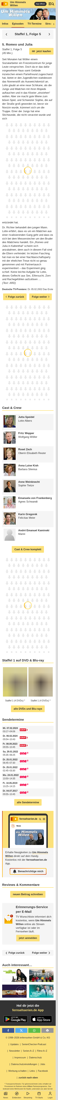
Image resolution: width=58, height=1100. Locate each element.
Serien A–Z (28, 1050)
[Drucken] (47, 1030)
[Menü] (51, 4)
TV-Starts (39, 1098)
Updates (14, 1044)
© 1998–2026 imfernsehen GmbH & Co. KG (28, 1037)
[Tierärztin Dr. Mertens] (14, 975)
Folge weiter (39, 952)
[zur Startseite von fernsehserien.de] (5, 4)
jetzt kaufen (44, 51)
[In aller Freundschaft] (41, 991)
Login (50, 1098)
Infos (5, 23)
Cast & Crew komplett (27, 549)
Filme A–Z (42, 1050)
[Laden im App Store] (41, 1019)
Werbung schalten (17, 1071)
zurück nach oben (28, 1077)
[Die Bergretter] (41, 975)
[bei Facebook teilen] (8, 1030)
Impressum (20, 1057)
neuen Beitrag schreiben (28, 894)
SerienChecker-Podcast (34, 1044)
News (5, 1098)
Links (32, 1071)
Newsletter (14, 1050)
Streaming (28, 1098)
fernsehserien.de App (28, 1010)
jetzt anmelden (28, 938)
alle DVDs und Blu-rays (28, 708)
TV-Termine (34, 23)
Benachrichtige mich (30, 871)
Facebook (43, 1071)
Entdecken (16, 1098)
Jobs (42, 1064)
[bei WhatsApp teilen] (34, 1030)
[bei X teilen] (21, 1030)
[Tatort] (14, 991)
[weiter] (53, 24)
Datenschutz (35, 1057)
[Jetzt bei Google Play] (16, 1019)
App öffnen (40, 4)
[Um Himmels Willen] (28, 829)
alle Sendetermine (28, 802)
